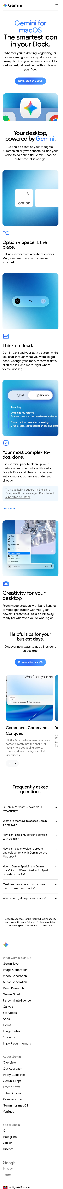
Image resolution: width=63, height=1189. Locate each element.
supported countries (17, 497)
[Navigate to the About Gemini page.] (12, 5)
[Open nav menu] (57, 5)
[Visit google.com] (30, 1163)
